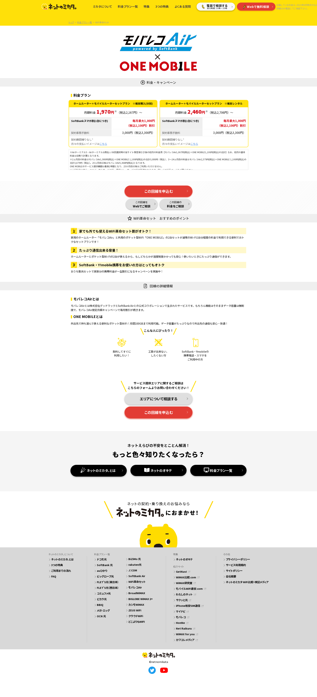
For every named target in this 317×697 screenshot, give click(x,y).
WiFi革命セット (137, 581)
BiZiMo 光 (134, 559)
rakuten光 (134, 564)
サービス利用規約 (236, 565)
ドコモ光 (102, 559)
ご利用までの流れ (61, 570)
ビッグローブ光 (105, 576)
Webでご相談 (141, 204)
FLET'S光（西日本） (108, 588)
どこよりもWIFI (136, 621)
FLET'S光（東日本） (108, 582)
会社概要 (231, 576)
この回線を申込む (158, 191)
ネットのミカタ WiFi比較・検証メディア (247, 582)
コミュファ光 (104, 593)
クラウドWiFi (135, 616)
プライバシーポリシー (238, 559)
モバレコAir (135, 587)
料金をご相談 (175, 204)
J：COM (132, 570)
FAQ (53, 576)
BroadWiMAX (136, 593)
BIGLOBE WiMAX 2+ (140, 599)
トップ (71, 22)
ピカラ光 (102, 599)
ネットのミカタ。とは (101, 470)
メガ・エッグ (103, 610)
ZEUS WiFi (134, 610)
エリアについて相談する (158, 398)
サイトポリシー (234, 570)
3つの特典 (57, 565)
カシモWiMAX (136, 604)
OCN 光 (101, 616)
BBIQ (100, 605)
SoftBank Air (136, 576)
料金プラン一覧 (221, 470)
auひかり (102, 570)
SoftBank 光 (105, 565)
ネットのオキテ (161, 470)
